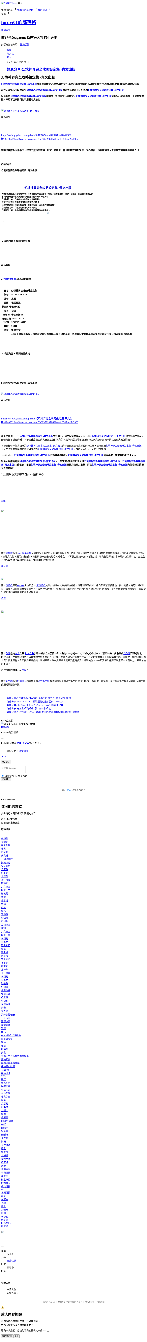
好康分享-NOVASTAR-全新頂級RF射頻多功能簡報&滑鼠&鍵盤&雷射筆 (43, 712)
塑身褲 (4, 1220)
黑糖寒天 (5, 1059)
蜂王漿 (4, 997)
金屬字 (4, 1117)
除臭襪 (9, 553)
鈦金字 (4, 1131)
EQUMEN (6, 1223)
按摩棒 (4, 1162)
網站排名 (5, 1073)
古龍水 (4, 1210)
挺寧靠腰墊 (7, 1039)
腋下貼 (4, 873)
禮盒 (24, 670)
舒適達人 (21, 681)
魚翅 (3, 928)
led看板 (4, 1135)
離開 (16, 1336)
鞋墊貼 (4, 883)
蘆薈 (3, 1196)
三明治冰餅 (7, 859)
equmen (20, 585)
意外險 (4, 1011)
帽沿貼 (4, 842)
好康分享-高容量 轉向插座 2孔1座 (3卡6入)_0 (29, 708)
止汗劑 (4, 876)
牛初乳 (4, 1001)
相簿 (9, 50)
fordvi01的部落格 (18, 22)
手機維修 (5, 1173)
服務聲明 (101, 1302)
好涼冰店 (5, 862)
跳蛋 (3, 1166)
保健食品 (5, 990)
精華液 (4, 1199)
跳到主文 (5, 30)
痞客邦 (20, 743)
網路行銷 (5, 1186)
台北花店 (5, 1093)
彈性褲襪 (5, 1145)
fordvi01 (5, 727)
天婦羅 (4, 914)
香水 (3, 1206)
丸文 (17, 653)
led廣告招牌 (7, 1121)
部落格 (10, 54)
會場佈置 (5, 1090)
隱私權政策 (89, 1302)
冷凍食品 (5, 925)
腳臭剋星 (26, 553)
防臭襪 (4, 855)
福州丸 (4, 921)
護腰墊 (4, 1049)
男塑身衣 (41, 585)
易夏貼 (4, 869)
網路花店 (5, 1083)
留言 (26, 743)
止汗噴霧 (5, 880)
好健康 (4, 987)
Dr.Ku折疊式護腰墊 (11, 1035)
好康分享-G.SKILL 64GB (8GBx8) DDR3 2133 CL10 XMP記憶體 (39, 698)
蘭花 (3, 1032)
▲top (3, 756)
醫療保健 (24, 44)
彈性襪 (4, 1138)
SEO (3, 1076)
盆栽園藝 (5, 1025)
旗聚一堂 (5, 890)
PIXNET (52, 1302)
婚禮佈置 (5, 1086)
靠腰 (3, 1042)
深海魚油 (5, 1004)
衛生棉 (9, 681)
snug (3, 500)
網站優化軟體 (8, 1066)
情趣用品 (5, 1159)
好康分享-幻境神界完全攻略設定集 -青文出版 (41, 69)
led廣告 (4, 1128)
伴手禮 (4, 900)
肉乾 (3, 907)
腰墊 (3, 1046)
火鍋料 (4, 918)
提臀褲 (4, 1226)
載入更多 (6, 762)
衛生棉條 (5, 1179)
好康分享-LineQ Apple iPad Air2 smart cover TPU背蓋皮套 (35, 705)
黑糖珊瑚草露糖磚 (10, 1063)
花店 (3, 1079)
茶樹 (3, 1203)
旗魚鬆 (126, 653)
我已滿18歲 (7, 1336)
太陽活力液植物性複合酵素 (15, 1056)
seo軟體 (5, 1070)
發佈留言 (6, 779)
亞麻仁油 (5, 994)
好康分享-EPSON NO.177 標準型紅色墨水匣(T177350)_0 (35, 701)
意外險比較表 (8, 1014)
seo (2, 1189)
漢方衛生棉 (43, 681)
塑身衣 (4, 566)
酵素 (3, 1007)
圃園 (3, 1213)
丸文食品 (29, 653)
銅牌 (3, 1114)
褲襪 (3, 1141)
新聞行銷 (5, 1192)
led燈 (3, 1124)
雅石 (3, 1028)
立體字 (4, 1110)
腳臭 (3, 849)
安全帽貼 (5, 866)
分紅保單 (5, 1018)
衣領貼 (4, 838)
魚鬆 (3, 598)
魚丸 (3, 911)
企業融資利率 (9, 279)
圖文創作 (23, 751)
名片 (9, 57)
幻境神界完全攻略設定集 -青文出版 (35, 436)
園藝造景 (5, 1021)
